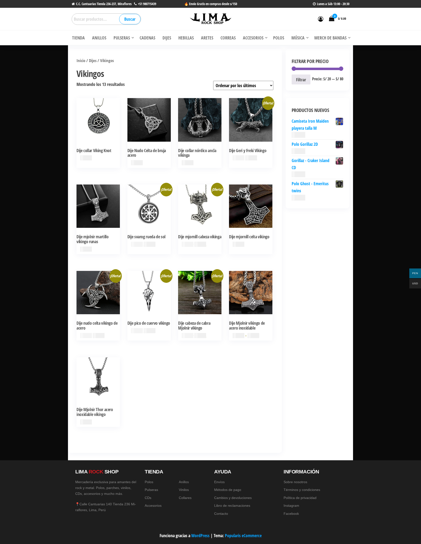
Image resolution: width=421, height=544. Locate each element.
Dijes (92, 60)
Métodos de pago (227, 490)
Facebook (291, 514)
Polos (149, 482)
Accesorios (153, 505)
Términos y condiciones (302, 490)
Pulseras (151, 490)
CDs (148, 498)
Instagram (291, 505)
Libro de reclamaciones (232, 505)
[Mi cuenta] (320, 18)
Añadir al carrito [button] (98, 125)
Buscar (129, 19)
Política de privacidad (300, 498)
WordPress (200, 535)
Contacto (221, 514)
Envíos (219, 482)
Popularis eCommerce (243, 535)
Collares (185, 498)
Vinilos (184, 490)
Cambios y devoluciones (233, 498)
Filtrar (301, 80)
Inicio (81, 60)
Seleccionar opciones (250, 298)
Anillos (184, 482)
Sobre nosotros (295, 482)
